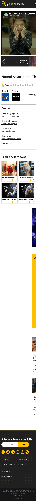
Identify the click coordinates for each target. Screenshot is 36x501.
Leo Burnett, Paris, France (12, 116)
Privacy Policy (6, 471)
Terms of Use (23, 460)
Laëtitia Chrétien (8, 131)
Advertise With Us (8, 464)
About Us (4, 460)
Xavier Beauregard (9, 123)
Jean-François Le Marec (11, 138)
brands (16, 3)
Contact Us (22, 464)
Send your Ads (6, 476)
